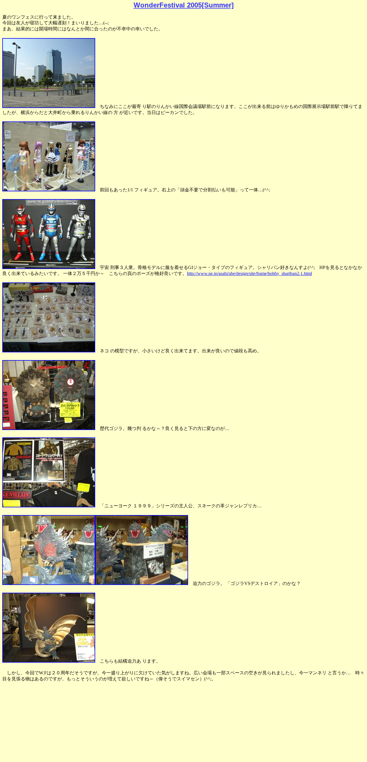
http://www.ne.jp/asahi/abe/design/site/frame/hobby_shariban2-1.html (249, 273)
